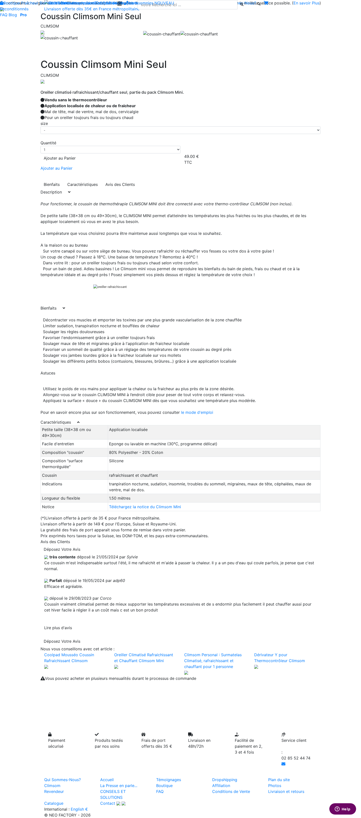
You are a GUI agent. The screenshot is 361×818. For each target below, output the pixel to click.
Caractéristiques (82, 184)
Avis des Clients (120, 184)
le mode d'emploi (197, 412)
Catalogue (53, 803)
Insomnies (144, 2)
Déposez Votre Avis (62, 549)
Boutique (11, 2)
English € (79, 809)
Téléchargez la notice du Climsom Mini (145, 506)
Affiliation (221, 785)
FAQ (3, 14)
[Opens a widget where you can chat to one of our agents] (342, 809)
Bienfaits (52, 184)
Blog (13, 14)
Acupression (83, 2)
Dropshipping (224, 779)
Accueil (107, 779)
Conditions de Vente (231, 791)
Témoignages (168, 779)
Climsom (52, 785)
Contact (107, 803)
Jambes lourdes (119, 2)
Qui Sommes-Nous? (62, 779)
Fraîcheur (29, 2)
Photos (274, 785)
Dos (99, 2)
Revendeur (54, 791)
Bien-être (48, 2)
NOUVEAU (164, 2)
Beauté (64, 2)
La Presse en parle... (118, 785)
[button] (62, 38)
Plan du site (279, 779)
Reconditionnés (14, 8)
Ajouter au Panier (60, 158)
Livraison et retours (286, 791)
